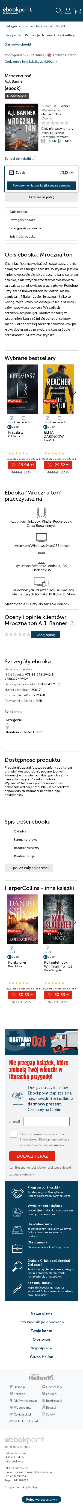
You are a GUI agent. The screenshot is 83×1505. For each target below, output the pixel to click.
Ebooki (28, 26)
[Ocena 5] (62, 123)
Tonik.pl (32, 1487)
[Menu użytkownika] (68, 11)
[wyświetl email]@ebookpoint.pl (33, 1472)
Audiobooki (44, 26)
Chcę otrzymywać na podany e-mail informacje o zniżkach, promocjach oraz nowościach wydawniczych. (44, 1139)
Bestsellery (66, 35)
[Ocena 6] (66, 123)
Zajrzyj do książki (18, 158)
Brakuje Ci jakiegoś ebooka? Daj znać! (49, 1262)
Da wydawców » (40, 1224)
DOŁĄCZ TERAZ (32, 1156)
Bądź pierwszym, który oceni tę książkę (57, 131)
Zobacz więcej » (22, 1174)
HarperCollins (51, 114)
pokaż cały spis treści (31, 868)
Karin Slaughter (53, 970)
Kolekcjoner (17, 962)
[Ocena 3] (53, 123)
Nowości (48, 35)
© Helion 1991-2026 (17, 1446)
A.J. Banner (62, 106)
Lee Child (50, 440)
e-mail (14, 1121)
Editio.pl (51, 1394)
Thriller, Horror (32, 732)
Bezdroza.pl (54, 1400)
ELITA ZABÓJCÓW (54, 434)
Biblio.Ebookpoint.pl (27, 1421)
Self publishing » (40, 1283)
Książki (61, 26)
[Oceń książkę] (59, 123)
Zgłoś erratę (13, 711)
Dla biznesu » (37, 1242)
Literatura (12, 732)
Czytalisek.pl (22, 1414)
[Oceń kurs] (17, 634)
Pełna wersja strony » (41, 1499)
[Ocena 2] (48, 123)
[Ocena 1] (43, 123)
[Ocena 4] (57, 123)
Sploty (50, 1414)
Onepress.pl (54, 1387)
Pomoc (62, 604)
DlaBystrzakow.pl (26, 1400)
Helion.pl (20, 1387)
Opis (18, 211)
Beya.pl (51, 1407)
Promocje (32, 35)
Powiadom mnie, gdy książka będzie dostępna (41, 185)
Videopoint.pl (23, 1407)
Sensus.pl (20, 1394)
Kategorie (12, 26)
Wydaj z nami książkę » (45, 1206)
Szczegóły (22, 220)
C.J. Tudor (14, 436)
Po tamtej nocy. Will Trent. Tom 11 (58, 964)
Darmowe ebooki (18, 44)
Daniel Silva (15, 966)
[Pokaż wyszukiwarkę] (58, 10)
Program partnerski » (44, 1187)
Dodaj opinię (46, 634)
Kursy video (14, 35)
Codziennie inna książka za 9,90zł (29, 61)
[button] (74, 392)
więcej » (59, 1145)
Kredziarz (15, 432)
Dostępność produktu (25, 228)
